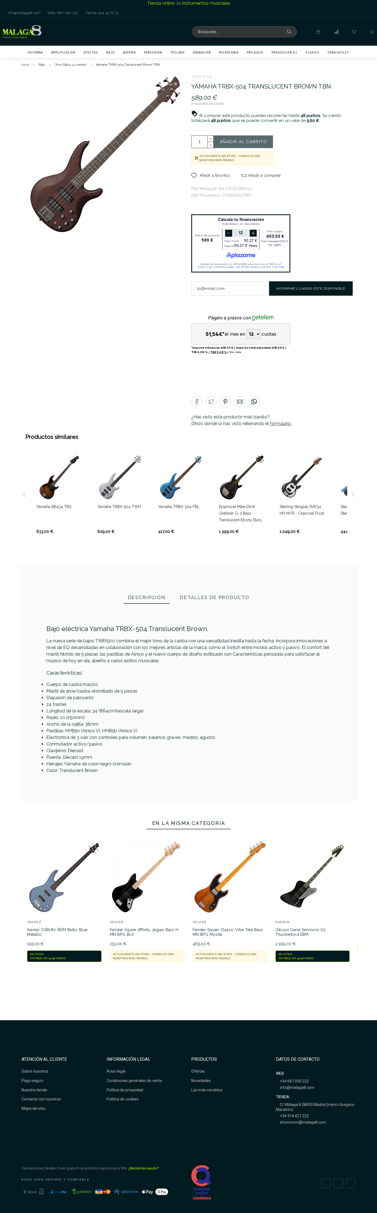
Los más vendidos (206, 1090)
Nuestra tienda (34, 1090)
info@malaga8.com (24, 12)
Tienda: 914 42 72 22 (101, 12)
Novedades (201, 1080)
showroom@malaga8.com (302, 1122)
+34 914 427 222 (294, 1116)
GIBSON (282, 922)
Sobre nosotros (35, 1071)
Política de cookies (123, 1099)
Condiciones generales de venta (134, 1080)
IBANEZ (34, 922)
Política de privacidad (125, 1090)
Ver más (235, 352)
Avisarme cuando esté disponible (310, 288)
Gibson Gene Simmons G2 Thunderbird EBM (300, 932)
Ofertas (198, 1071)
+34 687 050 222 (294, 1081)
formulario (281, 423)
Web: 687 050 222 (62, 12)
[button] (210, 175)
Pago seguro (33, 1080)
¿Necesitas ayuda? (143, 1168)
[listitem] (59, 494)
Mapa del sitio (34, 1108)
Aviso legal (116, 1071)
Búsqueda (290, 31)
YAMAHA (202, 77)
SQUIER (117, 922)
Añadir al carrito (243, 141)
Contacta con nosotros (41, 1099)
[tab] (146, 598)
